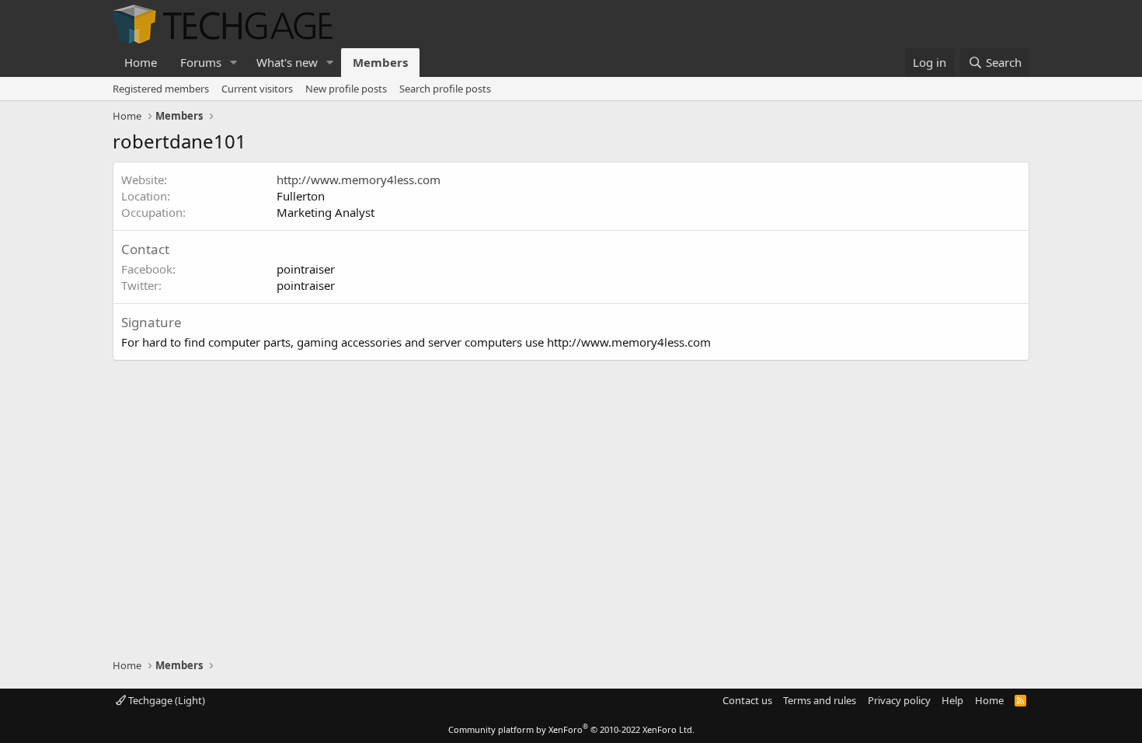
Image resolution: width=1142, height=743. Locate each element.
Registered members (161, 89)
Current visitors (257, 89)
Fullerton (301, 196)
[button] (234, 62)
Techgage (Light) (165, 700)
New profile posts (346, 89)
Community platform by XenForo (571, 729)
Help (952, 700)
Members (380, 62)
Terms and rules (819, 700)
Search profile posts (445, 89)
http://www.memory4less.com (358, 179)
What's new (287, 62)
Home (140, 62)
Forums (200, 62)
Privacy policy (899, 700)
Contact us (747, 700)
